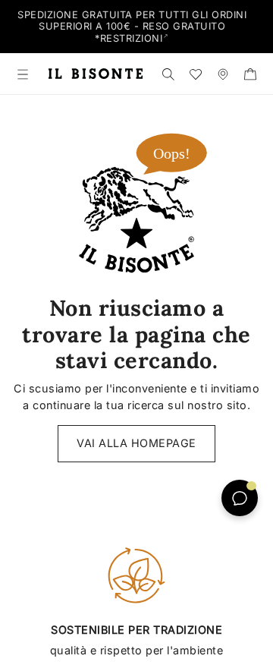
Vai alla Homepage (136, 442)
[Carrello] (250, 73)
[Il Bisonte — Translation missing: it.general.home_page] (95, 73)
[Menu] (22, 73)
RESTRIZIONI (131, 38)
